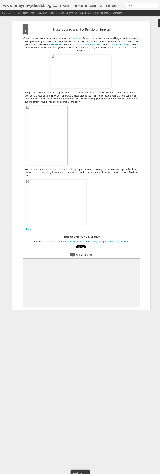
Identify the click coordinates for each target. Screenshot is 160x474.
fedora (45, 241)
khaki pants (103, 241)
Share (28, 228)
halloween (55, 241)
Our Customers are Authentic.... (95, 12)
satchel (120, 47)
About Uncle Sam (39, 12)
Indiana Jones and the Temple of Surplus (81, 29)
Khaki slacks (55, 44)
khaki (93, 241)
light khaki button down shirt (86, 44)
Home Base (22, 12)
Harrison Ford (68, 241)
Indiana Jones (75, 38)
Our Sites (117, 12)
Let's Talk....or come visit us (63, 12)
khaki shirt (115, 241)
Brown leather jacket (119, 44)
